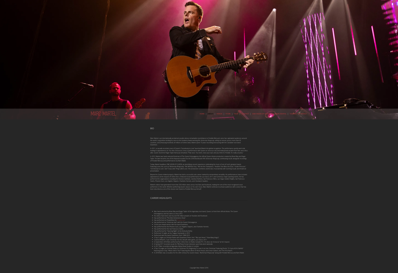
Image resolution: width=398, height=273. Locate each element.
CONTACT (245, 114)
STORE (228, 114)
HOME (202, 114)
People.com (181, 220)
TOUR (236, 114)
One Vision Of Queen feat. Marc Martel (269, 114)
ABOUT (210, 114)
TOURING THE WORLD (298, 114)
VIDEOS (219, 114)
